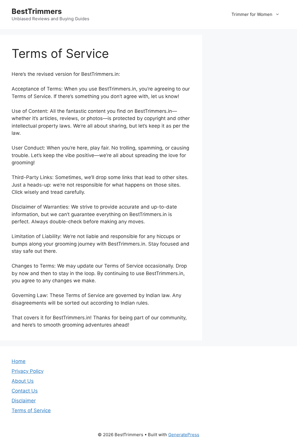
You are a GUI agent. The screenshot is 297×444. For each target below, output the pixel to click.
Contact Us (25, 391)
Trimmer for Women (251, 14)
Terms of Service (31, 410)
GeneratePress (183, 434)
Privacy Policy (28, 371)
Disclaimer (24, 401)
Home (19, 361)
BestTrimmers (37, 11)
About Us (23, 381)
